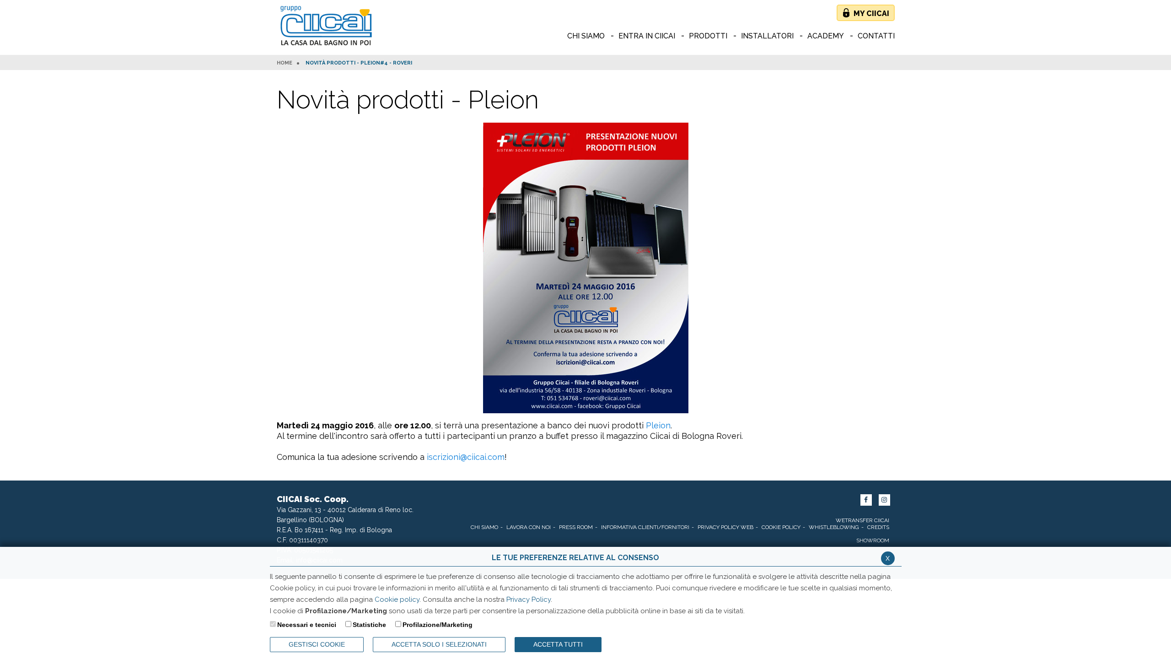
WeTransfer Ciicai (862, 520)
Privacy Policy (528, 599)
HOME (284, 63)
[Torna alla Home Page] (328, 26)
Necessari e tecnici (306, 624)
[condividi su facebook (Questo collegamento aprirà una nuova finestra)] (866, 500)
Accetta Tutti (558, 644)
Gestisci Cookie (317, 644)
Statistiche (369, 624)
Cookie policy (397, 599)
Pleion (658, 425)
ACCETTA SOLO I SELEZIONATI (439, 644)
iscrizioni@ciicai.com (466, 457)
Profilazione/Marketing (438, 624)
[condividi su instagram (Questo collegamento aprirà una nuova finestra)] (884, 500)
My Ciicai (871, 13)
